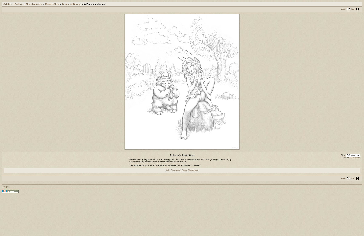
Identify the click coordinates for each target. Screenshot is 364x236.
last (353, 9)
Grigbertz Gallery (12, 4)
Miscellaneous (34, 4)
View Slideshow (190, 170)
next (343, 9)
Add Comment (173, 170)
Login (6, 187)
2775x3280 (355, 158)
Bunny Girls (52, 4)
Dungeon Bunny (71, 4)
